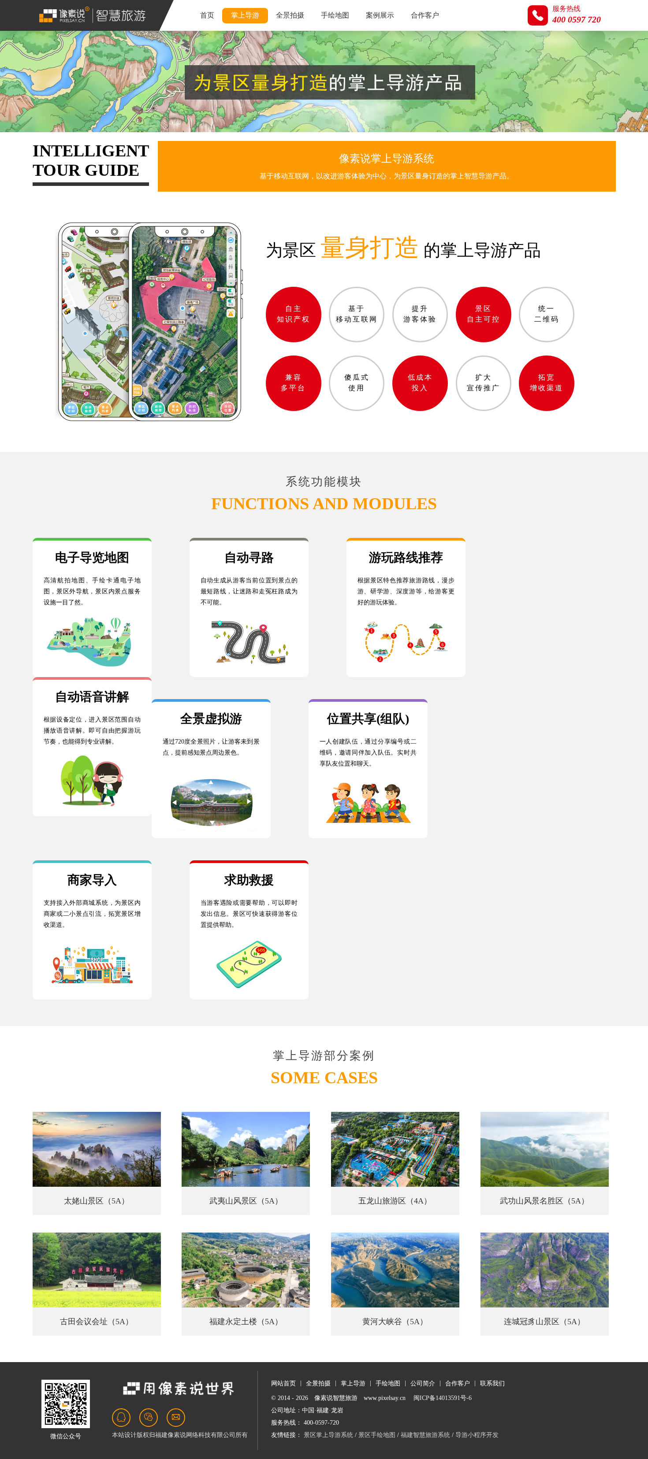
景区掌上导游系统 (328, 1435)
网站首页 (283, 1383)
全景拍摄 (290, 15)
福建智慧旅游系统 (425, 1435)
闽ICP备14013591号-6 (442, 1398)
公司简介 (422, 1383)
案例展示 (380, 15)
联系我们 (492, 1383)
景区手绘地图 (376, 1435)
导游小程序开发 (477, 1435)
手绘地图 (335, 15)
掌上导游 (245, 15)
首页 (207, 15)
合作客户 (425, 15)
